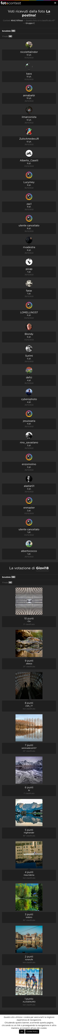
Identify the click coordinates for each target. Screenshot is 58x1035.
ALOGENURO (29, 1002)
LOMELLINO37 (29, 312)
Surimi (29, 356)
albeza (29, 664)
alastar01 (29, 486)
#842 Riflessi (17, 21)
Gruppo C (30, 23)
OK (22, 1031)
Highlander (29, 833)
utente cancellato (29, 225)
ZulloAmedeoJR (29, 139)
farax (29, 291)
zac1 (29, 204)
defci (29, 377)
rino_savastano (29, 442)
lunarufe (29, 960)
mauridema (29, 875)
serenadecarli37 (29, 748)
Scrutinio (8, 31)
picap (29, 269)
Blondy (29, 334)
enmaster (29, 508)
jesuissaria (29, 421)
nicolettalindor (29, 52)
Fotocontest (11, 3)
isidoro (29, 917)
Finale (6, 36)
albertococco (29, 551)
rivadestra (29, 247)
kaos (29, 74)
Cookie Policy (32, 1031)
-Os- (29, 621)
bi (29, 790)
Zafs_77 (29, 706)
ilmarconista (29, 117)
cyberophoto (29, 399)
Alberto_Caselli (29, 160)
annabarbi (29, 95)
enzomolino (29, 464)
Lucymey (29, 182)
